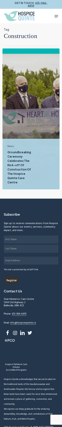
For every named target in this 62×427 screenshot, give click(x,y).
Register (11, 280)
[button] (56, 16)
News (10, 146)
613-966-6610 (19, 314)
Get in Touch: (31, 4)
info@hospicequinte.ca (23, 323)
